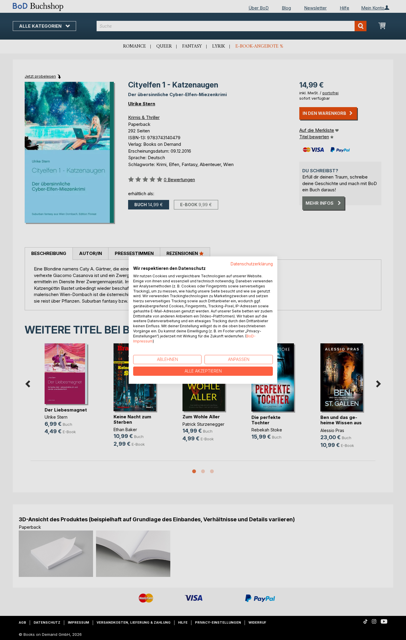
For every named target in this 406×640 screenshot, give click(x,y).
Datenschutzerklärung (252, 263)
